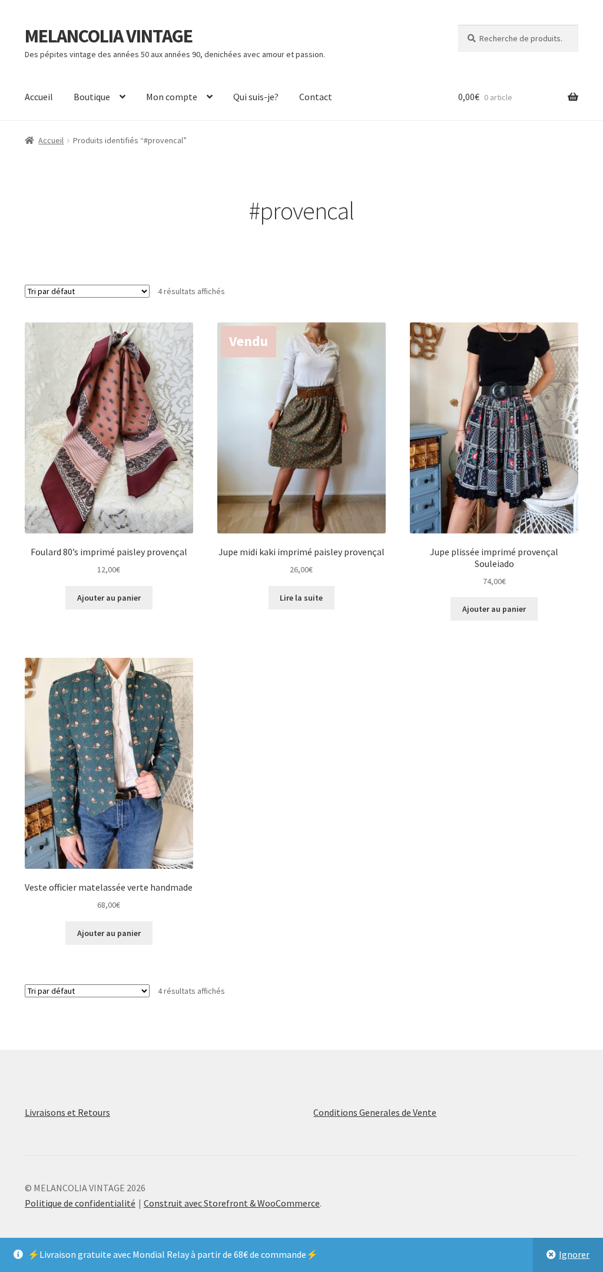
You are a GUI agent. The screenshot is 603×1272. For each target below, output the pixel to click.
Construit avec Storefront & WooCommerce (232, 1203)
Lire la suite (301, 597)
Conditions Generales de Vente (374, 1112)
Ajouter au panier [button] (109, 597)
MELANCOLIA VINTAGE (109, 36)
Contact (315, 97)
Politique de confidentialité (80, 1203)
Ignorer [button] (574, 1254)
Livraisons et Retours (67, 1112)
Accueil (39, 97)
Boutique (92, 97)
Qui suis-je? (256, 97)
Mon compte (171, 97)
